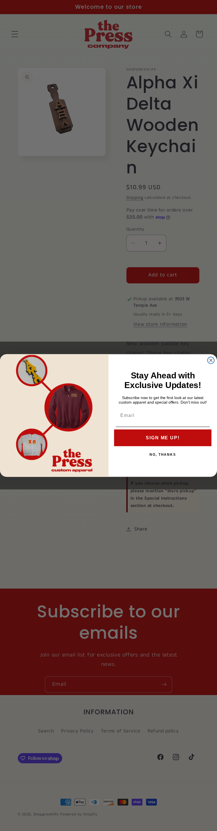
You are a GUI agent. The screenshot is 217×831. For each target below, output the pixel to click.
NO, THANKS (162, 455)
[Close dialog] (211, 360)
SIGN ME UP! (162, 437)
